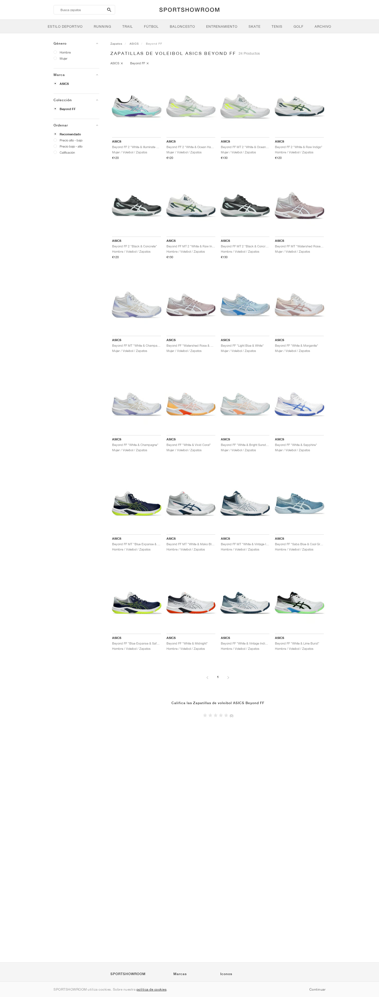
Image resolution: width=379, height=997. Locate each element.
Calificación (67, 152)
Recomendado (70, 134)
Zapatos (116, 43)
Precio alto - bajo (71, 140)
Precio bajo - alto (71, 146)
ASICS (64, 84)
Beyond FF (68, 109)
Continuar (317, 989)
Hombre (65, 52)
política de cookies (152, 989)
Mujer (63, 58)
